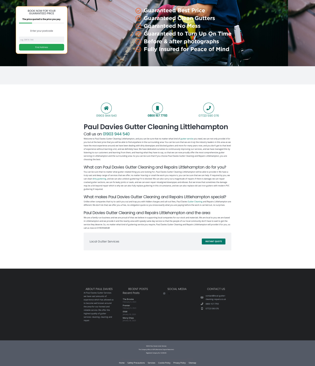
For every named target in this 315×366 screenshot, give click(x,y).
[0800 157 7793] (203, 304)
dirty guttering (99, 178)
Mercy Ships (128, 318)
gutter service (187, 138)
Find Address (41, 47)
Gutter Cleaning (195, 201)
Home (122, 362)
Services (151, 362)
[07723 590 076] (203, 308)
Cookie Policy (164, 362)
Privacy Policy (179, 362)
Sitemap (192, 362)
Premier (126, 305)
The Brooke (128, 299)
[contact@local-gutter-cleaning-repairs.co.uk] (203, 297)
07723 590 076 (212, 308)
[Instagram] (164, 293)
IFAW (125, 311)
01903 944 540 (106, 116)
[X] (169, 293)
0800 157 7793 (212, 304)
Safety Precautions (136, 362)
